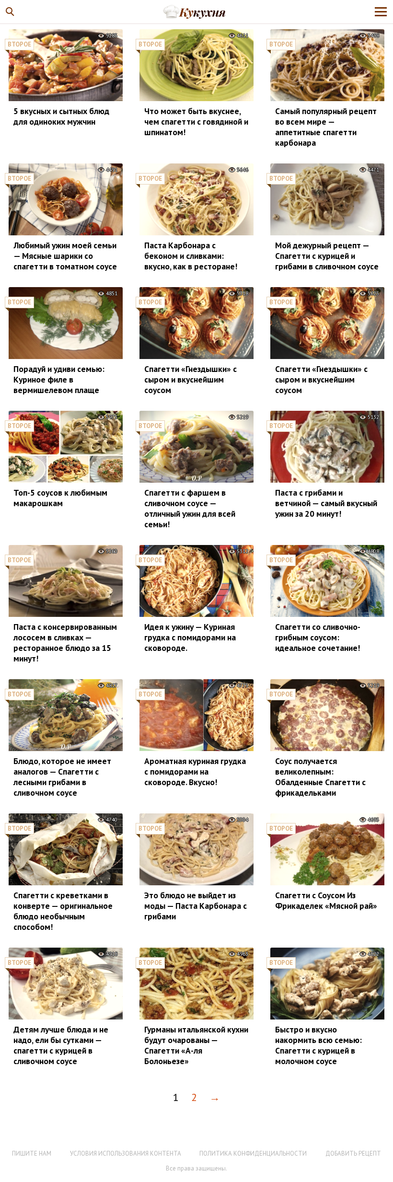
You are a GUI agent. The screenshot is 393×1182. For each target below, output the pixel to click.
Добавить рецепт (353, 1153)
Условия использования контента (125, 1153)
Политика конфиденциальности (253, 1153)
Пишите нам (31, 1153)
